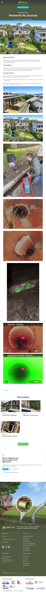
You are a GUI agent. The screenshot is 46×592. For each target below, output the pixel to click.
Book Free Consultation (23, 7)
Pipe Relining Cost (5, 558)
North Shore (25, 560)
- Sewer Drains (26, 539)
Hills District (25, 561)
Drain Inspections (26, 546)
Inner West (25, 558)
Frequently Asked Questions (8, 560)
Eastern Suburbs (26, 556)
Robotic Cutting (26, 548)
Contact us (4, 536)
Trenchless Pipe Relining (28, 536)
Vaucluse (32, 60)
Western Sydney (26, 565)
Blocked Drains (26, 538)
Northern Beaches (26, 563)
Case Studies (19, 19)
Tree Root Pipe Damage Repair (29, 543)
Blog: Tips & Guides (6, 561)
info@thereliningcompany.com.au (11, 472)
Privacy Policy (20, 590)
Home (15, 19)
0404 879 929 (16, 468)
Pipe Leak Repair (26, 550)
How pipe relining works (7, 556)
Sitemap (15, 590)
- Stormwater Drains (27, 541)
